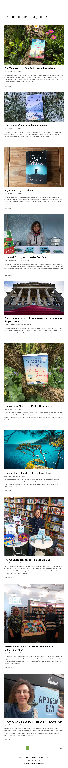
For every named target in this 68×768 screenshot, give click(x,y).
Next (61, 748)
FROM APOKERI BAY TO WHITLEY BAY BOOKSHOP (33, 722)
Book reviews (8, 71)
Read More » (8, 86)
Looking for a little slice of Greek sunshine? (28, 473)
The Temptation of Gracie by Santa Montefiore (29, 68)
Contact (41, 757)
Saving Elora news (9, 324)
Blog (48, 757)
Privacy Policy (34, 760)
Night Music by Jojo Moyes (19, 190)
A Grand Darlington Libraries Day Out (25, 257)
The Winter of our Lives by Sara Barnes (25, 125)
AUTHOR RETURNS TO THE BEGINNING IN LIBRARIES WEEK (28, 648)
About (27, 757)
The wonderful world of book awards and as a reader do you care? (33, 319)
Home (20, 757)
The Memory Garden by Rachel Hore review (28, 406)
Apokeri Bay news (9, 476)
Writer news (15, 260)
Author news (8, 260)
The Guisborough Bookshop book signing (27, 560)
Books (34, 757)
